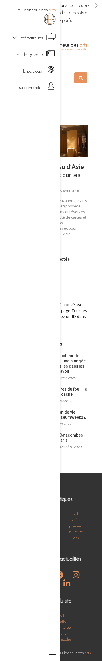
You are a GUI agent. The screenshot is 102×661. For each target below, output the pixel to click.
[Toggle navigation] (52, 653)
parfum (68, 20)
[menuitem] (30, 15)
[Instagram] (76, 576)
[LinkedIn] (67, 585)
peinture (75, 526)
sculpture (78, 5)
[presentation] (96, 5)
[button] (30, 37)
